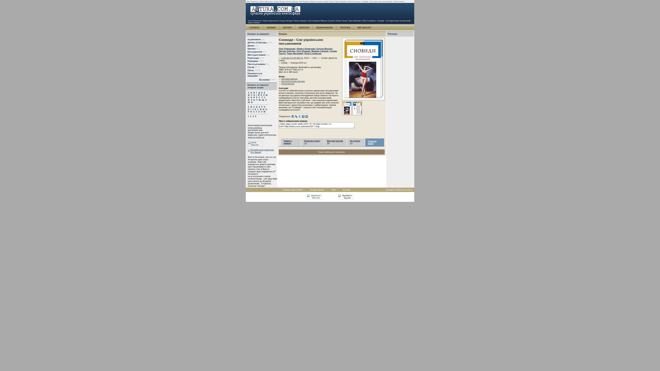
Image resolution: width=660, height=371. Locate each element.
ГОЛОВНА (254, 27)
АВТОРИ (287, 27)
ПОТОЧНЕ (345, 27)
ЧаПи (333, 190)
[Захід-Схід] (255, 145)
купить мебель (255, 128)
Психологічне (287, 84)
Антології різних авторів (293, 81)
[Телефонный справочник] (262, 152)
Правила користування (293, 190)
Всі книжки (264, 79)
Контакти (346, 190)
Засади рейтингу (317, 190)
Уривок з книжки (288, 142)
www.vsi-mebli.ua (256, 137)
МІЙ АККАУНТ (364, 27)
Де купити (355, 141)
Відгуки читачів (335, 141)
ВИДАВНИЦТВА (324, 27)
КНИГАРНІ (304, 27)
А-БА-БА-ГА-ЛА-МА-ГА (292, 58)
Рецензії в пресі (312, 141)
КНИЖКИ (271, 27)
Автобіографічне (289, 79)
